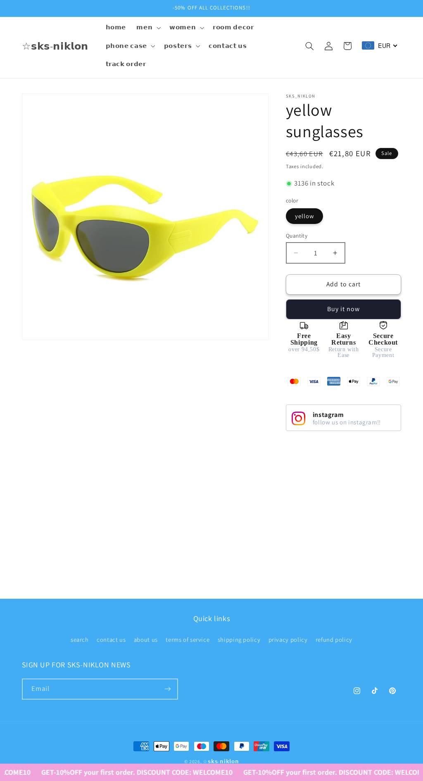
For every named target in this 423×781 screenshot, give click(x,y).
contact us (111, 639)
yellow (304, 216)
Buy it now (343, 309)
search (80, 639)
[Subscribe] (167, 689)
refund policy (334, 639)
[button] (147, 28)
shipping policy (239, 639)
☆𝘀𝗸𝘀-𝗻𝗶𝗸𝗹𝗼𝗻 (221, 761)
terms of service (187, 639)
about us (146, 639)
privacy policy (288, 639)
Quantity (296, 235)
